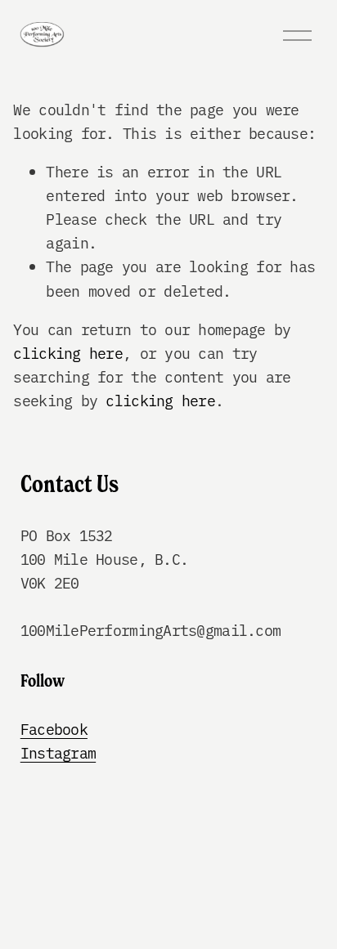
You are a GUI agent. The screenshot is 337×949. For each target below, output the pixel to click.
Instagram (58, 752)
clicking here (68, 352)
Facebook (54, 728)
